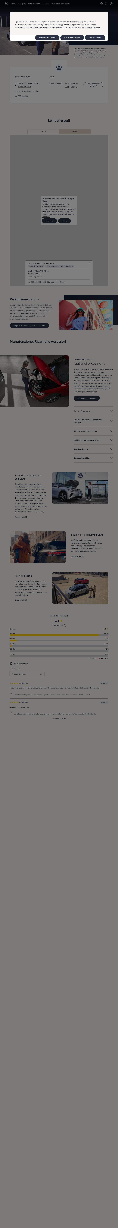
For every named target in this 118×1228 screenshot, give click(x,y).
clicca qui (96, 27)
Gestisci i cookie (95, 38)
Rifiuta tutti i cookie (72, 38)
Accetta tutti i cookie (47, 38)
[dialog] (59, 614)
